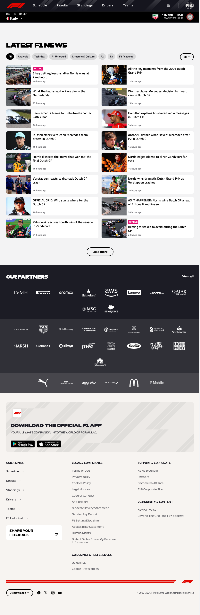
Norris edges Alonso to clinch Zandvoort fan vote (157, 159)
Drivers (107, 5)
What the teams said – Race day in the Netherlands (59, 93)
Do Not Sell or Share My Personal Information (94, 541)
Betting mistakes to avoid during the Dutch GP (157, 229)
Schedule (40, 5)
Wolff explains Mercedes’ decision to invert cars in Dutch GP (157, 93)
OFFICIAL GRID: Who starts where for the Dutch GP (60, 202)
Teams (128, 5)
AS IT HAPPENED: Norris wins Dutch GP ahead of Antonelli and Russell (159, 202)
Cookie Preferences (85, 569)
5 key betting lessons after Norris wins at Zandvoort (61, 75)
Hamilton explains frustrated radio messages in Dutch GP (158, 115)
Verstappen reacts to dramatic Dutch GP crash (60, 180)
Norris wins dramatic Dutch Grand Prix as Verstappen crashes (156, 180)
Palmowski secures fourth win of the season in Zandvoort (63, 224)
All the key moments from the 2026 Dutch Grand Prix (156, 71)
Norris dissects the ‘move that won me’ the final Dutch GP (62, 159)
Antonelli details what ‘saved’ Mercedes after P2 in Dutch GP (159, 137)
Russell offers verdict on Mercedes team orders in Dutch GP (60, 137)
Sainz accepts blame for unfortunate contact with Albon (63, 115)
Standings (85, 5)
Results (62, 5)
